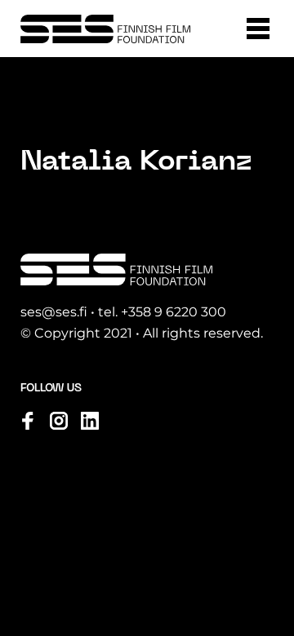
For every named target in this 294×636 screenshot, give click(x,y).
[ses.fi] (105, 29)
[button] (258, 28)
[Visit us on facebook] (27, 420)
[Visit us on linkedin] (89, 420)
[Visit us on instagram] (58, 420)
